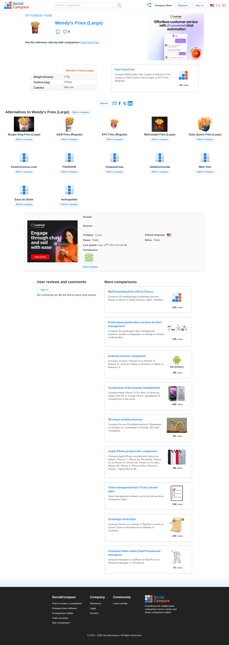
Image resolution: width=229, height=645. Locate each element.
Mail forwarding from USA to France (130, 291)
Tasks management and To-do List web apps (133, 489)
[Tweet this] (125, 103)
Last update (90, 245)
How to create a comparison (67, 603)
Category (88, 234)
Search (119, 5)
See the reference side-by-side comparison (52, 42)
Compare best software (64, 608)
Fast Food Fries (89, 42)
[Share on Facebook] (119, 103)
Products (36, 15)
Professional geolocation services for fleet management (135, 324)
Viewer (87, 240)
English (212, 5)
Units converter (60, 618)
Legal (93, 608)
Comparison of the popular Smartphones (134, 387)
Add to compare (80, 112)
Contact (94, 613)
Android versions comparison (127, 355)
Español (224, 5)
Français (218, 5)
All (26, 15)
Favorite (57, 32)
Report (104, 103)
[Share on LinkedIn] (130, 103)
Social (161, 599)
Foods (48, 15)
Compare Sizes (163, 5)
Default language (155, 234)
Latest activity (120, 603)
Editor (148, 240)
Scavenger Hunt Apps (122, 519)
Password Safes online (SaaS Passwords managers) (134, 553)
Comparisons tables (62, 613)
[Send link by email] (114, 103)
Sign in (199, 5)
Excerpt (87, 217)
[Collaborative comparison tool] (16, 5)
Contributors (90, 250)
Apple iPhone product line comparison (132, 451)
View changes (90, 266)
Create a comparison (149, 6)
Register (183, 5)
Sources (87, 225)
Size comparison (61, 622)
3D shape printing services (125, 419)
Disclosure (95, 603)
